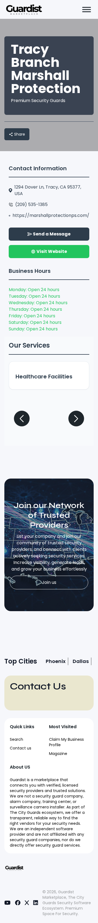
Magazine (58, 753)
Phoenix (56, 661)
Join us (49, 582)
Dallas (81, 661)
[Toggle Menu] (86, 9)
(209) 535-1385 (31, 204)
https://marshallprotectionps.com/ (51, 215)
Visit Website (51, 251)
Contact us (20, 748)
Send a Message (52, 234)
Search (16, 739)
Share (19, 134)
